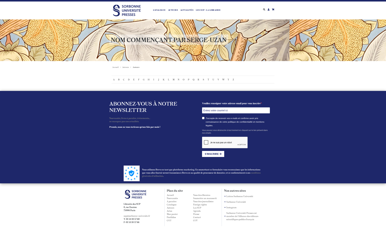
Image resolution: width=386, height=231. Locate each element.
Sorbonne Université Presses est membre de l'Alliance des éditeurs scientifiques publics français (242, 216)
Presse (196, 213)
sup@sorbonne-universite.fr (137, 215)
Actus (169, 210)
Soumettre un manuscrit (205, 198)
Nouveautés (172, 198)
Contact (197, 217)
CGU (169, 220)
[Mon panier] (273, 9)
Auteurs (173, 10)
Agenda (197, 210)
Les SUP (197, 207)
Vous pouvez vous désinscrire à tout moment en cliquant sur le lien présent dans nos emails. (235, 131)
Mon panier (172, 213)
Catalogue (159, 10)
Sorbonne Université (236, 201)
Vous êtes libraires (201, 194)
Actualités (186, 10)
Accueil (115, 67)
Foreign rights (200, 204)
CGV (195, 220)
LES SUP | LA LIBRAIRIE (208, 10)
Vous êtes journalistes (203, 201)
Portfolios (171, 217)
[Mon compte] (268, 9)
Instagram (231, 207)
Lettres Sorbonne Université (239, 196)
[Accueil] (128, 10)
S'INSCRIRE (212, 154)
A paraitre (172, 201)
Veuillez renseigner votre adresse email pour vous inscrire (231, 103)
